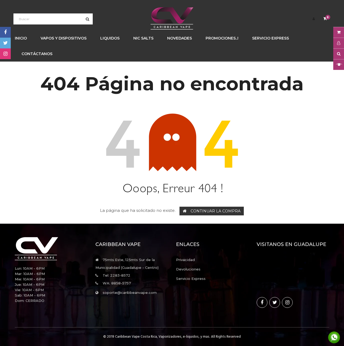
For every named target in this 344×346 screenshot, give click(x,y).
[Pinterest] (5, 53)
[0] (325, 19)
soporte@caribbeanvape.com (130, 292)
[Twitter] (5, 43)
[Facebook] (5, 32)
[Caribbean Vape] (51, 248)
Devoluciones (188, 269)
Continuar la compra (216, 211)
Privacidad (185, 260)
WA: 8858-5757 (117, 283)
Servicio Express (191, 278)
